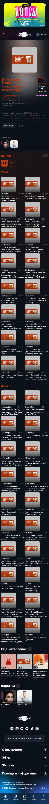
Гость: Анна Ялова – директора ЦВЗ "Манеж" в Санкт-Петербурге (36, 537)
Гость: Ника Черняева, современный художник (35, 197)
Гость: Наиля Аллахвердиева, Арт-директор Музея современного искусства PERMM (12, 200)
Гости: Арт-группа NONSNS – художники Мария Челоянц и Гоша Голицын (11, 250)
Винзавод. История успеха (8, 672)
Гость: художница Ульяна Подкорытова (12, 376)
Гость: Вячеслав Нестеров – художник (12, 513)
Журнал (8, 765)
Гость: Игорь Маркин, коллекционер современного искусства (36, 614)
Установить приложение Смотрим (25, 738)
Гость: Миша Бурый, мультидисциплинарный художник (11, 351)
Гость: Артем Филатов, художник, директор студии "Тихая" (34, 412)
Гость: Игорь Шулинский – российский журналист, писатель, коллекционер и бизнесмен (36, 489)
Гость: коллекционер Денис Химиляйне (34, 513)
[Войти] (37, 34)
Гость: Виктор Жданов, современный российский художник (12, 537)
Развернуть (9, 126)
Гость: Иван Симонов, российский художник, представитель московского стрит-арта (11, 225)
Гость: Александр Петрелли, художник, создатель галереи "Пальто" (34, 250)
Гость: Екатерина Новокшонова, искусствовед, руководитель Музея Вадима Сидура (34, 590)
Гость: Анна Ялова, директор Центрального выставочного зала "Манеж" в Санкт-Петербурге (35, 328)
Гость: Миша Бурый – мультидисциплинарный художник (35, 463)
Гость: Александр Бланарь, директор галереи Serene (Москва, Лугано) (12, 276)
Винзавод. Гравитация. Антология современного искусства (23, 675)
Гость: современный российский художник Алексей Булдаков (10, 488)
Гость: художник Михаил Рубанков (35, 638)
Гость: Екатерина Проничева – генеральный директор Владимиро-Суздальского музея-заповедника (36, 353)
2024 (11, 172)
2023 (11, 386)
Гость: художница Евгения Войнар (36, 436)
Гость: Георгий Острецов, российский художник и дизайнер (36, 300)
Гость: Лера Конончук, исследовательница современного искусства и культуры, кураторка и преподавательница (12, 641)
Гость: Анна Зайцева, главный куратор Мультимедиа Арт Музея (35, 224)
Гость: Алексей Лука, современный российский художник (36, 563)
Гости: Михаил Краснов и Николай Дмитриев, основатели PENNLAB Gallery (36, 276)
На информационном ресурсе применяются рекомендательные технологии (19, 783)
